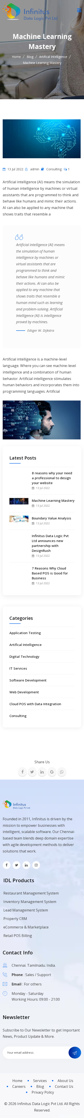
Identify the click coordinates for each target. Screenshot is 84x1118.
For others (33, 984)
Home (16, 57)
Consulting (17, 715)
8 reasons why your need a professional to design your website (52, 478)
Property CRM (15, 918)
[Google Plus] (51, 771)
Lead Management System (25, 910)
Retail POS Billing (17, 935)
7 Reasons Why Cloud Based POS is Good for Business (50, 573)
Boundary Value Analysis (51, 518)
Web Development (24, 692)
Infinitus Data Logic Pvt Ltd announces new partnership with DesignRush (50, 543)
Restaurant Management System (31, 893)
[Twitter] (32, 771)
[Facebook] (22, 771)
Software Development (28, 680)
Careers (19, 1086)
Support (44, 974)
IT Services (18, 668)
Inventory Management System (29, 901)
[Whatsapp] (61, 771)
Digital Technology (24, 656)
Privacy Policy (43, 1092)
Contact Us (64, 1086)
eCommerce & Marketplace (26, 927)
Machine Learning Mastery (53, 500)
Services (40, 1080)
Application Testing (25, 633)
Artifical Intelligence (53, 57)
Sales (29, 974)
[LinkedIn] (42, 771)
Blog (30, 57)
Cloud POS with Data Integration (35, 704)
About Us (65, 1080)
